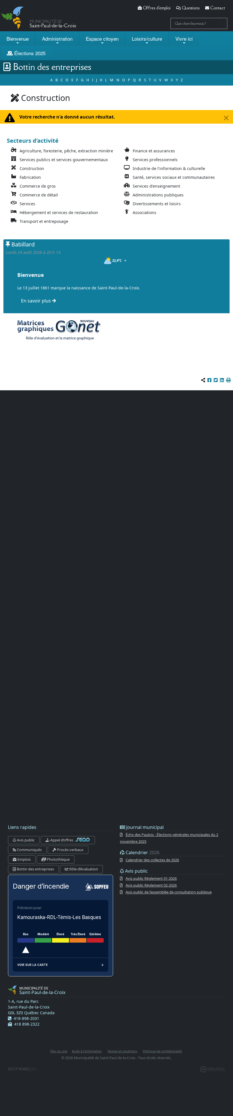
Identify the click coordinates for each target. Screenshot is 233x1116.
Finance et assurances (154, 150)
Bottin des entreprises (35, 869)
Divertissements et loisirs (157, 203)
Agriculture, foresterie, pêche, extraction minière (66, 150)
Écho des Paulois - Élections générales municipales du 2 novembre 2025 (169, 838)
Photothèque (58, 859)
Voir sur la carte (32, 964)
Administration (57, 38)
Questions (190, 8)
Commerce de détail (39, 195)
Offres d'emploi (156, 8)
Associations (144, 212)
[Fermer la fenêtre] (226, 118)
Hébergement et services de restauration (59, 212)
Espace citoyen (102, 38)
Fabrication (30, 177)
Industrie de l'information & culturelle (169, 168)
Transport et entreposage (44, 221)
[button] (228, 380)
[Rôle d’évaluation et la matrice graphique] (58, 330)
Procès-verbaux (70, 849)
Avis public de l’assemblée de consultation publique (169, 892)
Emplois (23, 859)
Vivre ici (184, 38)
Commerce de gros (38, 186)
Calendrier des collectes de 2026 (152, 859)
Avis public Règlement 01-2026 (151, 878)
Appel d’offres (61, 840)
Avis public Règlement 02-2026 (151, 885)
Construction (32, 168)
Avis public (25, 840)
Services (27, 203)
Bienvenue (18, 38)
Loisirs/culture (147, 38)
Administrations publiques (158, 195)
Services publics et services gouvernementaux (64, 159)
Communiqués (29, 849)
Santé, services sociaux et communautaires (174, 177)
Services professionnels (155, 159)
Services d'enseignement (156, 186)
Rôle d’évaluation (83, 869)
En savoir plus (36, 301)
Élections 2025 (29, 53)
